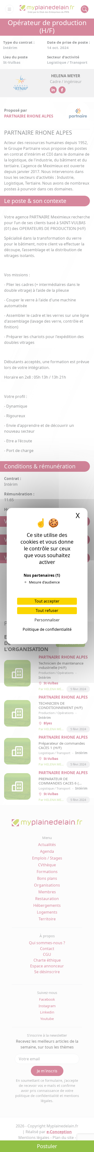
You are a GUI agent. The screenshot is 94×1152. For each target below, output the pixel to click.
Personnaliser (47, 620)
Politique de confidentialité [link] (47, 629)
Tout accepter (47, 601)
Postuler (47, 1146)
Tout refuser (47, 610)
